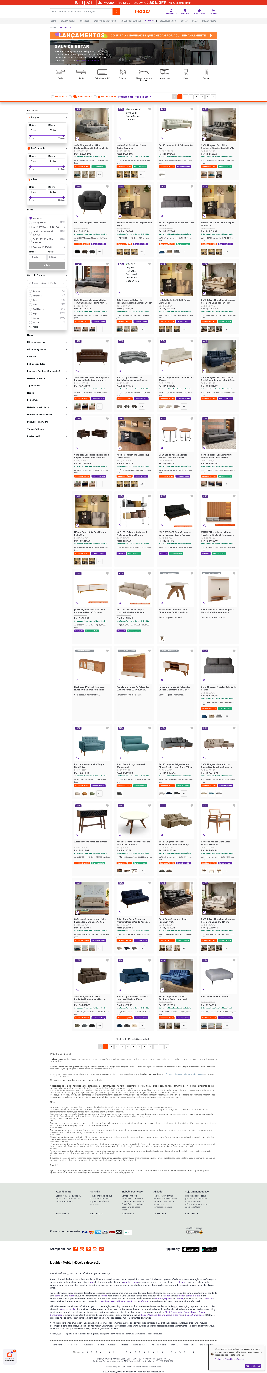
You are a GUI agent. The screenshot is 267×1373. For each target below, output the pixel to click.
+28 (141, 407)
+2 (99, 793)
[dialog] (236, 1357)
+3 (184, 407)
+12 (99, 174)
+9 (142, 871)
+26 (184, 252)
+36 (99, 948)
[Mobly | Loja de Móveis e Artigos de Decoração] (142, 11)
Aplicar (47, 265)
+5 (226, 329)
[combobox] (44, 283)
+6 (184, 793)
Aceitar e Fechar (253, 1366)
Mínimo (32, 125)
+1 (99, 329)
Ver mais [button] (33, 327)
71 (161, 1047)
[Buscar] (116, 11)
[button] (136, 97)
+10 (99, 252)
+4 (99, 407)
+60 (141, 174)
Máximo (51, 125)
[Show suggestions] (64, 283)
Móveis (53, 27)
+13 (141, 1026)
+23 (99, 1026)
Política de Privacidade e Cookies (229, 1359)
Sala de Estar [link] (65, 27)
